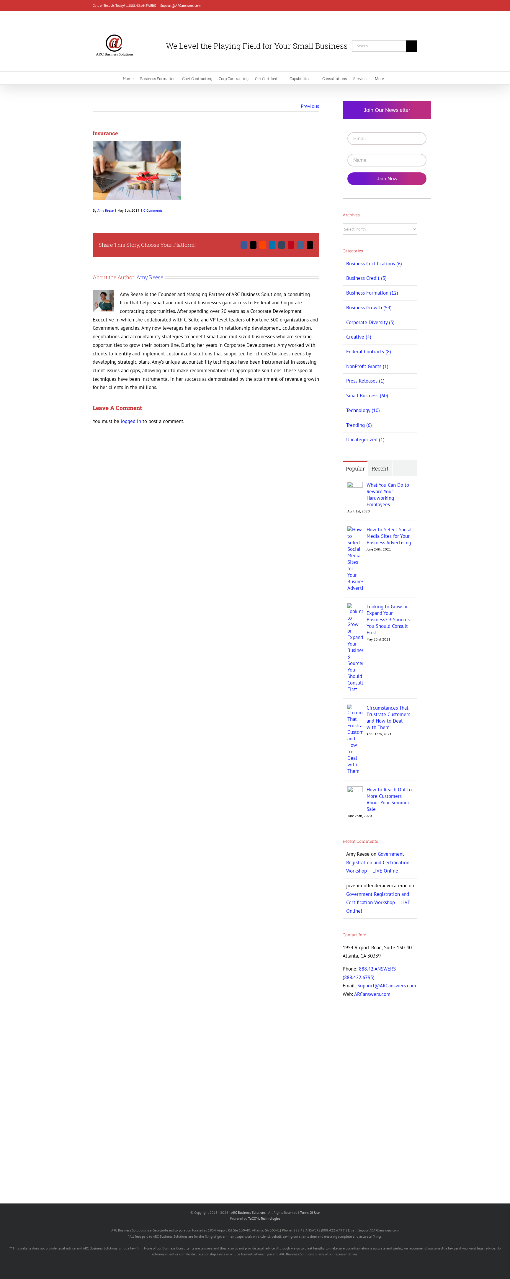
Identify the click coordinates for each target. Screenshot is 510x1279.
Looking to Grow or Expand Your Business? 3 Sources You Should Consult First (388, 619)
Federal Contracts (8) (368, 351)
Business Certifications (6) (374, 263)
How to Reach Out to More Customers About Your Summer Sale (389, 799)
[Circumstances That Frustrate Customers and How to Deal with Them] (355, 708)
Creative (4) (358, 337)
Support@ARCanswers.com (180, 5)
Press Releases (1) (365, 381)
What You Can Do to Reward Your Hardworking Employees (388, 495)
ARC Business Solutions (248, 1212)
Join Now (387, 179)
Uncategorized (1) (365, 439)
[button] (409, 78)
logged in (131, 421)
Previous (310, 106)
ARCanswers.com (372, 994)
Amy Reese (105, 210)
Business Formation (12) (372, 293)
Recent (380, 468)
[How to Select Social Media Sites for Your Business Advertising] (355, 530)
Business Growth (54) (369, 307)
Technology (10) (363, 410)
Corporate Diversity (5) (370, 322)
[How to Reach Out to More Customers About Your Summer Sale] (355, 790)
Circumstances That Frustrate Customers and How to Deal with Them (388, 718)
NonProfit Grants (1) (367, 366)
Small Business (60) (367, 395)
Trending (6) (359, 425)
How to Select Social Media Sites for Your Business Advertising (389, 536)
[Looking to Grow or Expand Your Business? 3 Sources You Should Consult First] (355, 607)
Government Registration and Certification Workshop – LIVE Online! (377, 862)
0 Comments (153, 210)
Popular (355, 468)
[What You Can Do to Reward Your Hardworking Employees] (355, 486)
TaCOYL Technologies (264, 1218)
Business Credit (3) (366, 278)
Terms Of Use (310, 1212)
